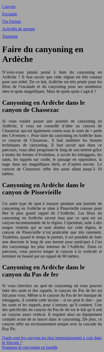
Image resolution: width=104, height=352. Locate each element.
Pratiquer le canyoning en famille (30, 347)
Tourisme (10, 36)
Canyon (8, 6)
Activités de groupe (18, 29)
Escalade (9, 14)
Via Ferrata (11, 21)
